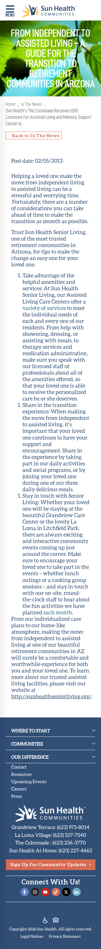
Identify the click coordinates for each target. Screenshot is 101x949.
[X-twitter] (66, 892)
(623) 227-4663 (75, 850)
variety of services (44, 308)
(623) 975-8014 (73, 827)
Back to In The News (35, 135)
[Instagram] (35, 892)
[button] (10, 12)
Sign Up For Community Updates (48, 864)
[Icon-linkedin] (76, 892)
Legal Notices (31, 936)
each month (57, 612)
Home (10, 104)
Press (16, 796)
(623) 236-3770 (69, 842)
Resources (21, 774)
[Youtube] (45, 892)
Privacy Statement (65, 936)
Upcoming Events (29, 781)
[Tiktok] (56, 892)
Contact (19, 766)
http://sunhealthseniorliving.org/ (51, 696)
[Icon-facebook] (24, 892)
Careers (19, 788)
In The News (31, 104)
